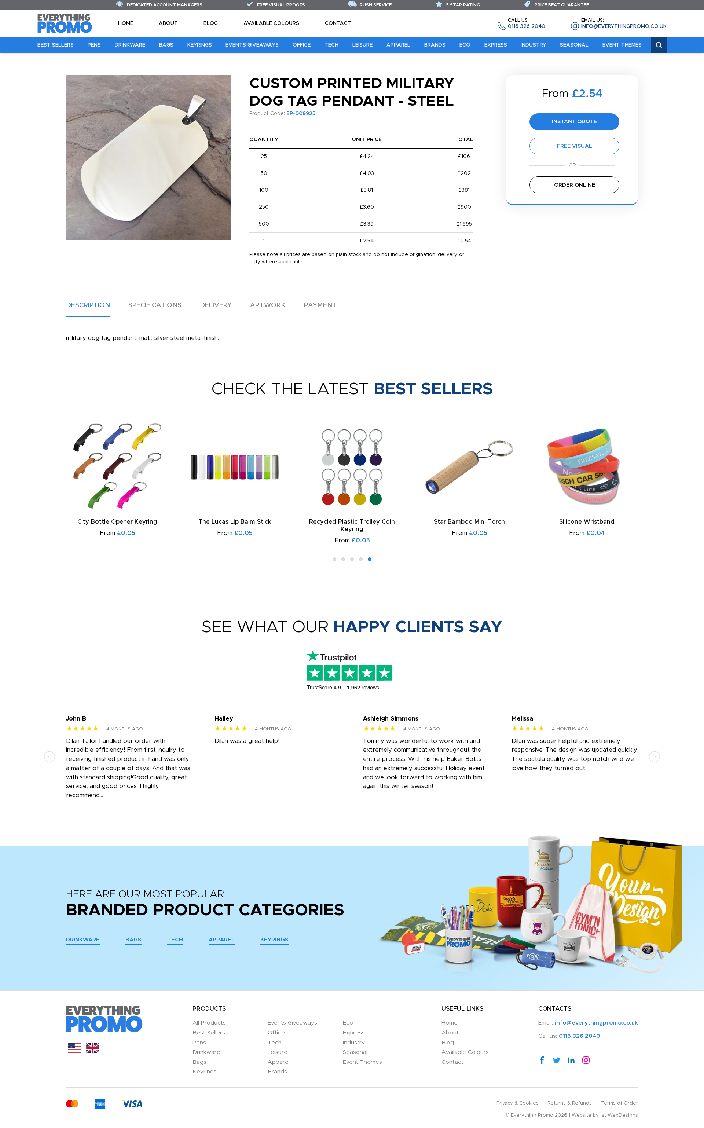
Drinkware (130, 45)
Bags (166, 45)
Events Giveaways (252, 45)
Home (125, 23)
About (168, 23)
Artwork (268, 305)
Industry (533, 45)
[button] (334, 559)
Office (302, 45)
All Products (209, 1023)
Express (495, 45)
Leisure (362, 45)
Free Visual (574, 146)
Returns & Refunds (569, 1103)
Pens (94, 45)
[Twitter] (556, 1059)
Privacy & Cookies (517, 1103)
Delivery (216, 305)
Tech (331, 45)
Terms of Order (619, 1103)
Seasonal (574, 45)
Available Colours (271, 23)
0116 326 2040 (526, 23)
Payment (320, 305)
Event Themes (622, 45)
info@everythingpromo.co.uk (624, 23)
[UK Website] (92, 1051)
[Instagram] (586, 1059)
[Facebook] (542, 1059)
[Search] (659, 45)
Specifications (155, 305)
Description (88, 305)
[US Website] (74, 1051)
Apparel (398, 45)
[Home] (64, 23)
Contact (338, 23)
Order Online (574, 185)
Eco (464, 45)
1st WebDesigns (619, 1115)
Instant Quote (574, 121)
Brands (434, 45)
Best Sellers (55, 45)
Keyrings (199, 45)
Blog (210, 23)
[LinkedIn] (571, 1059)
